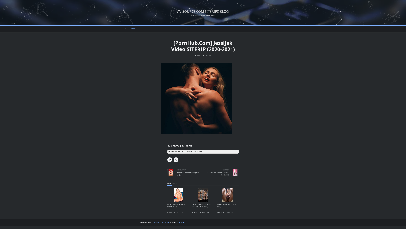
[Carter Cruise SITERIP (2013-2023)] (178, 195)
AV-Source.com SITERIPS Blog (203, 11)
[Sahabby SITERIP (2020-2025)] (228, 195)
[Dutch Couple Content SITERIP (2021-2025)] (203, 195)
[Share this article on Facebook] (169, 159)
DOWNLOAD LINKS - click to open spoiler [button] (186, 152)
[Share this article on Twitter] (176, 159)
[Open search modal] (186, 29)
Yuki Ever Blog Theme (161, 222)
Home (127, 29)
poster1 (198, 55)
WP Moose (182, 222)
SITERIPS (133, 29)
